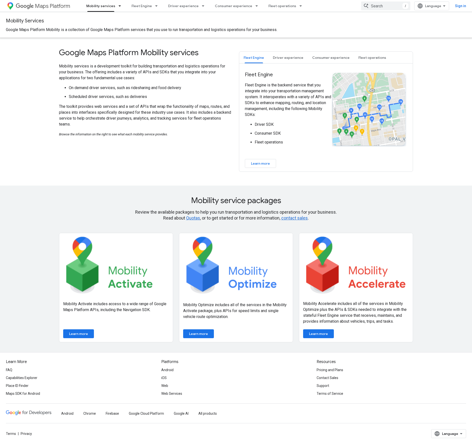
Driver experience (183, 6)
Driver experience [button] (288, 57)
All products (207, 413)
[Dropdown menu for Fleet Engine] (158, 6)
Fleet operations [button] (372, 57)
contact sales (294, 218)
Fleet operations (282, 6)
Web (164, 386)
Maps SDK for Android (23, 394)
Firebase (112, 413)
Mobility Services (25, 21)
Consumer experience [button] (331, 57)
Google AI (181, 413)
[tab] (253, 57)
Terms (11, 434)
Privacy (26, 434)
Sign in (460, 6)
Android (167, 370)
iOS (164, 378)
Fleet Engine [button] (254, 57)
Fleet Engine (142, 6)
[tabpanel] (326, 119)
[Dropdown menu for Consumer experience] (258, 6)
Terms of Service (330, 394)
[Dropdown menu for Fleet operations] (302, 6)
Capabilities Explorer (21, 378)
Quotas (193, 218)
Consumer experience (233, 6)
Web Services (171, 394)
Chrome (89, 413)
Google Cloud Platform (146, 413)
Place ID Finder (17, 386)
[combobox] (385, 5)
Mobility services (100, 6)
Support (323, 386)
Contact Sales (327, 378)
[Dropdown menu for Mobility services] (121, 6)
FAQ (9, 370)
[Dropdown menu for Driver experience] (204, 6)
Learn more (260, 163)
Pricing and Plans (330, 370)
